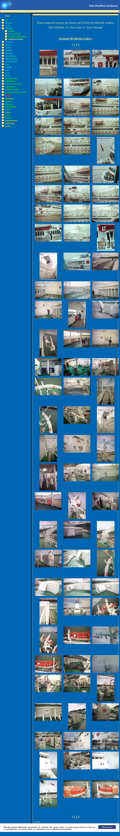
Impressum (8, 117)
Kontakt (7, 115)
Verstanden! (107, 827)
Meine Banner (9, 104)
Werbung (8, 109)
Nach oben (37, 822)
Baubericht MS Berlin (14, 34)
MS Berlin (11, 31)
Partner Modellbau (10, 107)
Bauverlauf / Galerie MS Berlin (17, 36)
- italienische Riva (10, 81)
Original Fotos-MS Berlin (15, 39)
